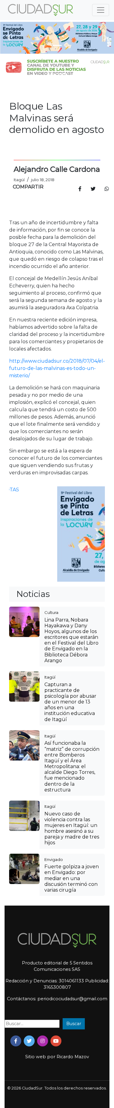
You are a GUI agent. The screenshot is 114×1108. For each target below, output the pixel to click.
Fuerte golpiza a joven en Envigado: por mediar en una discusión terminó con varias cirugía (71, 878)
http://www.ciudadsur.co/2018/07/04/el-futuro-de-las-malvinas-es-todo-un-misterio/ (57, 368)
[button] (8, 38)
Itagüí (49, 677)
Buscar (73, 1023)
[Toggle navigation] (100, 10)
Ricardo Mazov (73, 1056)
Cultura (51, 612)
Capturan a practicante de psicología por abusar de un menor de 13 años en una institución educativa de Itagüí (70, 702)
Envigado (53, 859)
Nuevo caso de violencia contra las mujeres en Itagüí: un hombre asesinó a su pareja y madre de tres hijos (71, 828)
